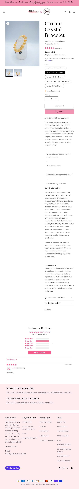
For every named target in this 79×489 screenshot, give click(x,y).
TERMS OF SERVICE (64, 460)
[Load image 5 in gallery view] (18, 72)
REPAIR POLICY (62, 435)
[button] (4, 11)
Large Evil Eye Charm (55, 77)
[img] (12, 365)
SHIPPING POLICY (63, 444)
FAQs (59, 440)
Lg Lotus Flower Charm (57, 68)
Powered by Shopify (52, 484)
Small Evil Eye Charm (55, 72)
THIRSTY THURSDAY (47, 440)
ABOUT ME (61, 422)
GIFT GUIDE (26, 422)
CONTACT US (62, 427)
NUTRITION (44, 431)
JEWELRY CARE (63, 431)
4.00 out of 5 (45, 332)
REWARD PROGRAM (29, 438)
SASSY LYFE (44, 435)
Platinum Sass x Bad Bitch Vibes (35, 484)
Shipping (47, 55)
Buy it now (59, 112)
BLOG (24, 433)
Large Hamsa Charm (54, 86)
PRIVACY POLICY (63, 456)
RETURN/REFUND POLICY (64, 450)
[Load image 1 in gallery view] (9, 72)
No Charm (65, 81)
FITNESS (43, 427)
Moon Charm (51, 81)
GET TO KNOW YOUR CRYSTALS (28, 428)
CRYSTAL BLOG (45, 422)
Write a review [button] (39, 352)
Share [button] (49, 309)
